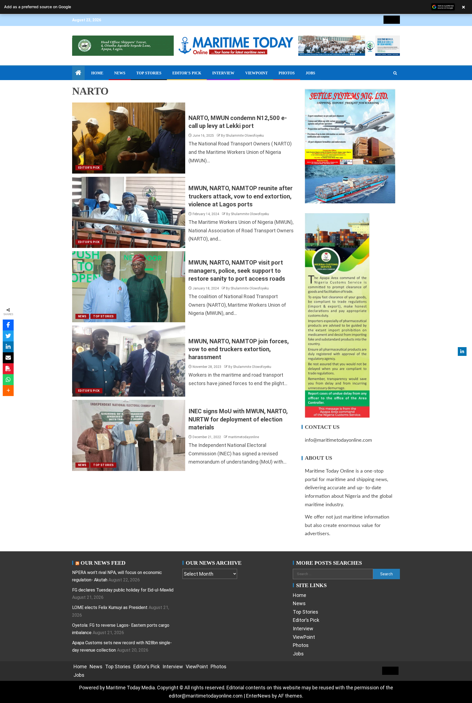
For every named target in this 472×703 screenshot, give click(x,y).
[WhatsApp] (8, 379)
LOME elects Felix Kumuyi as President (110, 607)
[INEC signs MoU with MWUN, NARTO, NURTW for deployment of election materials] (128, 435)
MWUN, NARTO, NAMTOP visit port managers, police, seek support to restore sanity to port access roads (236, 270)
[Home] (78, 73)
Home (97, 73)
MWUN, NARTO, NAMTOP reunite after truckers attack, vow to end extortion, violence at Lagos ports (240, 196)
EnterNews (258, 696)
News (119, 73)
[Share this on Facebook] (8, 325)
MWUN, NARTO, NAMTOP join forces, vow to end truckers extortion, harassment (238, 349)
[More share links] (8, 390)
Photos (287, 73)
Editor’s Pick (186, 73)
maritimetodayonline (243, 437)
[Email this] (8, 357)
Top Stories (148, 73)
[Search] (395, 73)
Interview (223, 73)
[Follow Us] (462, 351)
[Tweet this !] (8, 335)
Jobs (310, 73)
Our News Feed (103, 563)
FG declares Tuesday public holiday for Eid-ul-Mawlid (122, 590)
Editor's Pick (89, 167)
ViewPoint (256, 73)
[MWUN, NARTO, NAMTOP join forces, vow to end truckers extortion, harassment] (128, 361)
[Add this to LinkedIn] (8, 346)
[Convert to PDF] (8, 368)
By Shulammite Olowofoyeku (242, 135)
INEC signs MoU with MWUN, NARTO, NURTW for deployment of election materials (238, 419)
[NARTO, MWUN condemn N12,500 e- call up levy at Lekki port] (128, 138)
